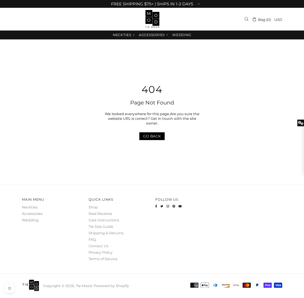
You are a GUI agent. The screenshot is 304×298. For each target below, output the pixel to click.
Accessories (32, 214)
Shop (93, 207)
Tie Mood (152, 19)
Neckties (30, 207)
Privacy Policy (101, 252)
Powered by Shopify (111, 286)
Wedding (30, 220)
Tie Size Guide (101, 227)
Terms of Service (103, 259)
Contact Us (98, 246)
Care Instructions (104, 220)
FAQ (92, 239)
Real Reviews (100, 214)
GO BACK (152, 136)
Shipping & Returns (106, 233)
